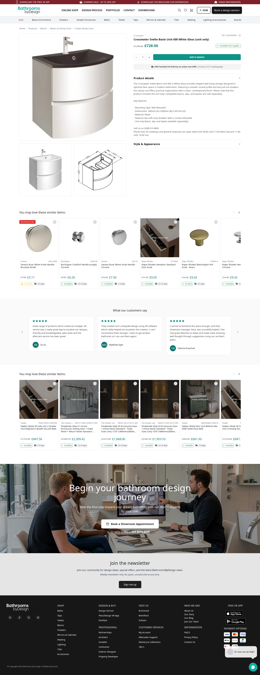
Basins (43, 28)
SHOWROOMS (146, 10)
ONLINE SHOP (70, 10)
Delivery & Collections (150, 642)
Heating (61, 639)
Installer (103, 642)
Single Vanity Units (84, 28)
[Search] (179, 10)
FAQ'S (187, 632)
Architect (103, 637)
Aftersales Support (148, 637)
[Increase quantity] (149, 57)
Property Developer (108, 656)
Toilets (60, 620)
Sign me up (130, 584)
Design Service (106, 610)
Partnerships (105, 632)
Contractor (104, 646)
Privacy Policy (191, 637)
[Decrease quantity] (136, 57)
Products (32, 28)
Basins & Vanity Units (60, 28)
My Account (144, 632)
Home (22, 28)
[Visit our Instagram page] (10, 617)
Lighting (61, 644)
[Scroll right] (239, 212)
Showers (61, 630)
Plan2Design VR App (109, 615)
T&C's (141, 646)
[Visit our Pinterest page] (38, 617)
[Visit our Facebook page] (19, 617)
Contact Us (189, 642)
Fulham (142, 620)
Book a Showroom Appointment (132, 524)
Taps (59, 615)
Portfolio (103, 620)
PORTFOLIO (113, 10)
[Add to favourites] (240, 36)
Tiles (59, 649)
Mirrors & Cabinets (66, 634)
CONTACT (129, 10)
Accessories (63, 654)
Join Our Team (191, 621)
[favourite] (186, 10)
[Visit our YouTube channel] (28, 617)
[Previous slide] (22, 332)
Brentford (144, 615)
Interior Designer (107, 651)
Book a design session (227, 10)
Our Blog (188, 618)
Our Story (189, 614)
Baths (60, 610)
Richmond (144, 610)
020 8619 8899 (141, 532)
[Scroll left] (234, 212)
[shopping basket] (192, 10)
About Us (188, 610)
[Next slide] (238, 332)
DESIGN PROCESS (92, 10)
